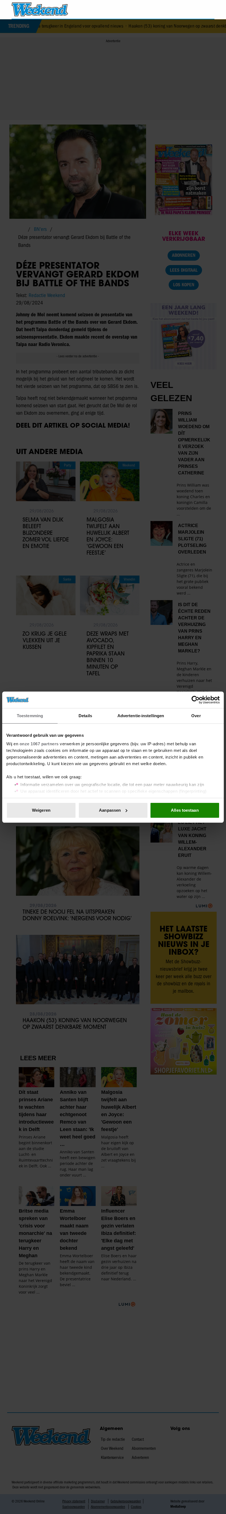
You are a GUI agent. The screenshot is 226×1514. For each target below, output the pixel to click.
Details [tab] (85, 715)
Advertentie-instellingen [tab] (140, 715)
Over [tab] (196, 715)
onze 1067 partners (39, 743)
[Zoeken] (210, 9)
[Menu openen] (178, 9)
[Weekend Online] (40, 9)
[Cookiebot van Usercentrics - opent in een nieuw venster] (195, 700)
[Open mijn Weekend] (194, 9)
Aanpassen (110, 810)
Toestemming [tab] (30, 715)
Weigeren (41, 810)
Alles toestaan (184, 810)
